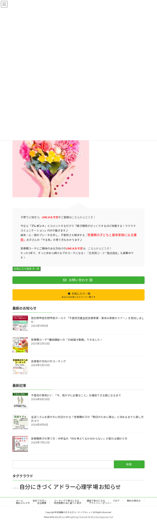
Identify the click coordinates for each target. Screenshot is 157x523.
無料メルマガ (23, 503)
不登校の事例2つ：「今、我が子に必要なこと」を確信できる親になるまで (76, 395)
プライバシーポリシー (100, 503)
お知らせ (110, 486)
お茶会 (15, 488)
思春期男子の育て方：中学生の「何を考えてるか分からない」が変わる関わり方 (79, 438)
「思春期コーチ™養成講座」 (103, 253)
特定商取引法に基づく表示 (67, 503)
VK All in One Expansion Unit (100, 517)
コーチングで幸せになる (66, 500)
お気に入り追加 (26, 268)
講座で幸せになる (96, 500)
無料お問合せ (134, 500)
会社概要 (41, 503)
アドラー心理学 (72, 486)
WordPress (60, 517)
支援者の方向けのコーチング (48, 361)
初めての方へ (40, 500)
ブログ (116, 500)
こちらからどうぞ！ (84, 217)
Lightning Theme (77, 517)
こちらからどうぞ (98, 248)
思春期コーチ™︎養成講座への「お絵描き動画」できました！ (67, 339)
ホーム (20, 500)
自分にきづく (36, 486)
